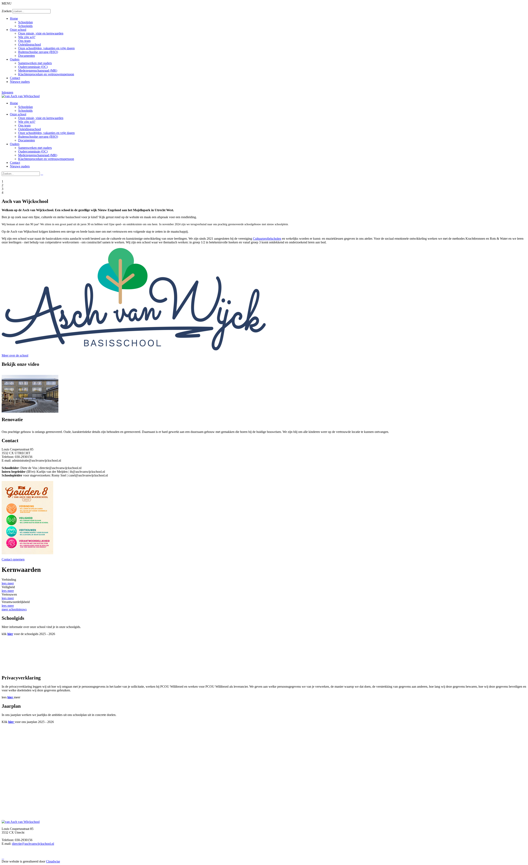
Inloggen (7, 92)
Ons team (24, 41)
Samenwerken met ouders (35, 63)
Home (14, 18)
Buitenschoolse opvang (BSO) (38, 52)
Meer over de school (15, 355)
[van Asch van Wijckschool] (21, 96)
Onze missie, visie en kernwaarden (40, 33)
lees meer (8, 583)
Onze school (18, 29)
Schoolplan (25, 22)
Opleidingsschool (29, 44)
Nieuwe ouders (20, 81)
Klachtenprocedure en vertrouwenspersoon (46, 74)
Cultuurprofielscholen (267, 238)
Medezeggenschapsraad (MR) (37, 70)
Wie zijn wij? (26, 37)
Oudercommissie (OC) (33, 67)
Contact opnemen (13, 559)
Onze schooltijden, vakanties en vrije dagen (46, 48)
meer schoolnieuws (14, 609)
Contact (15, 78)
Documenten (26, 55)
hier (10, 634)
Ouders (14, 59)
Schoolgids (25, 26)
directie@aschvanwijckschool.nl (33, 843)
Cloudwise (53, 861)
